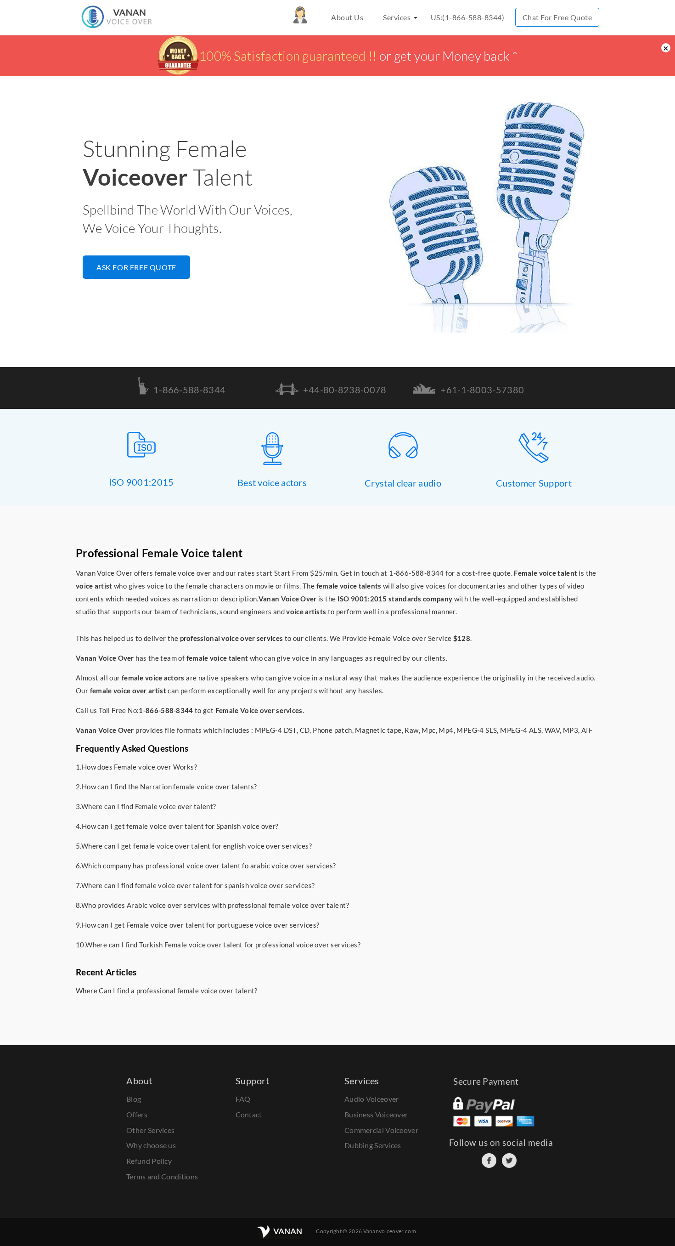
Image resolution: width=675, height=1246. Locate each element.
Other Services (150, 1130)
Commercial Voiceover (381, 1130)
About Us (347, 17)
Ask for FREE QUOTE (136, 267)
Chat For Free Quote (557, 17)
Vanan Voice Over (288, 599)
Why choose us (151, 1145)
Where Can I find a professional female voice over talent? (167, 990)
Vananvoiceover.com (389, 1231)
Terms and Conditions (162, 1176)
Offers (136, 1114)
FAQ (243, 1098)
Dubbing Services (372, 1145)
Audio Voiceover (371, 1098)
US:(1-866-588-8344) (468, 17)
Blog (133, 1098)
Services (397, 17)
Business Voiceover (376, 1114)
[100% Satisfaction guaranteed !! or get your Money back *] (338, 71)
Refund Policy (149, 1160)
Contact (249, 1114)
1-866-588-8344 (416, 573)
